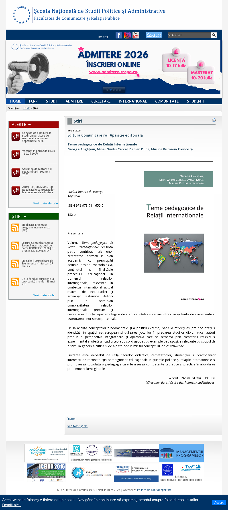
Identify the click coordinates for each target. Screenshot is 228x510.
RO (100, 37)
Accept (219, 502)
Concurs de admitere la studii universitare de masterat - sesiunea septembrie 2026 (36, 137)
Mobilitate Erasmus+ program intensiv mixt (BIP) (36, 227)
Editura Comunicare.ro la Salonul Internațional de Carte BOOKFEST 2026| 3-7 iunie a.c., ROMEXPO (38, 247)
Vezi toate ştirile (44, 295)
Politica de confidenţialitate (154, 490)
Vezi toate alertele (45, 203)
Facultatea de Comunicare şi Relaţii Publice (21, 15)
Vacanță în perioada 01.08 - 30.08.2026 (38, 152)
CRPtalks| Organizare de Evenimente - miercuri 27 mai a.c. (37, 263)
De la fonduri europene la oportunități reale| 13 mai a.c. (38, 281)
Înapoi (71, 419)
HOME (26, 108)
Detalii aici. (11, 505)
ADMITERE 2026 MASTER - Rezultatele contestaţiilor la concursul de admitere (38, 189)
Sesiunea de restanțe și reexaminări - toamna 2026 (37, 171)
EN (106, 37)
